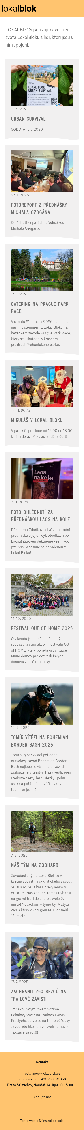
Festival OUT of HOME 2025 (42, 628)
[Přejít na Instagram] (48, 1109)
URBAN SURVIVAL (28, 119)
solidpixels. (55, 1120)
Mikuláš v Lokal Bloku (36, 420)
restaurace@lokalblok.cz (42, 1073)
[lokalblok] (19, 9)
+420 (43, 1079)
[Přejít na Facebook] (36, 1109)
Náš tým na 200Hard (34, 865)
